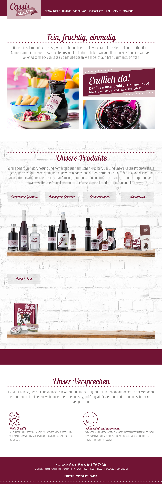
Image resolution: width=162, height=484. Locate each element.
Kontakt (116, 11)
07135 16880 (82, 469)
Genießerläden (96, 11)
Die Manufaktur (52, 11)
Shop (108, 11)
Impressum (69, 476)
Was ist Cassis (79, 11)
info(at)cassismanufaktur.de (116, 469)
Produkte (66, 11)
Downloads (128, 11)
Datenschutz (82, 476)
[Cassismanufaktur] (24, 9)
